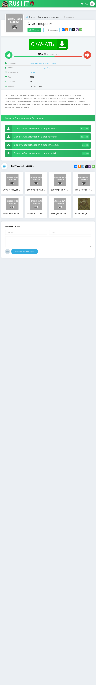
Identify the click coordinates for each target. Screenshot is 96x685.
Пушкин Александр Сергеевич (43, 68)
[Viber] (77, 29)
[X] (73, 29)
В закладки (53, 30)
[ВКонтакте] (63, 29)
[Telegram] (70, 29)
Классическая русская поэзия (43, 63)
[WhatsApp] (80, 29)
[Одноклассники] (66, 29)
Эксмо (33, 72)
